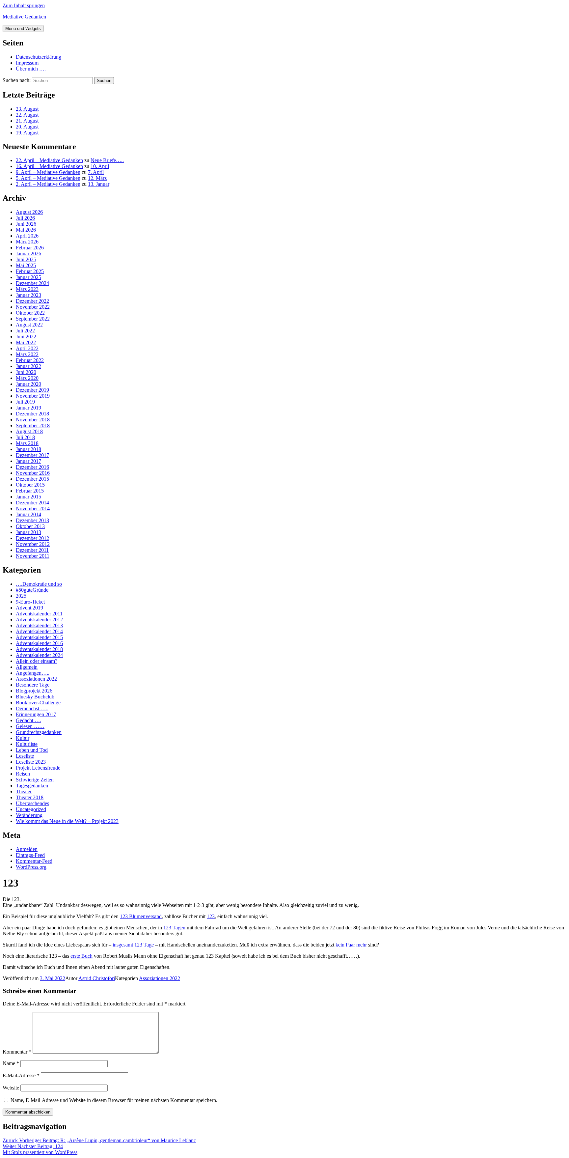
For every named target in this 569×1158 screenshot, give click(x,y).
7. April (96, 172)
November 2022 (33, 307)
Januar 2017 (28, 461)
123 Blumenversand (141, 916)
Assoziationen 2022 (36, 679)
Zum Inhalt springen (24, 5)
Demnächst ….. (32, 708)
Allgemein (27, 667)
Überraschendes (32, 803)
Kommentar (17, 1052)
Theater (24, 791)
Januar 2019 (28, 407)
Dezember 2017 (32, 455)
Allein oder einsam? (36, 661)
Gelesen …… (30, 726)
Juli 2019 (25, 402)
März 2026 (27, 241)
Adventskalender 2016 (39, 643)
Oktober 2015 (30, 485)
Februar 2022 (30, 360)
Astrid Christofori (96, 978)
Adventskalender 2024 (39, 655)
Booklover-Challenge (38, 702)
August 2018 (29, 431)
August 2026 (29, 212)
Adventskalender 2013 (39, 625)
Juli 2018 (25, 437)
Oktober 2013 (30, 526)
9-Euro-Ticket (30, 602)
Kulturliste (27, 744)
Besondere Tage (32, 685)
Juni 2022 (26, 336)
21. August (27, 121)
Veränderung (29, 815)
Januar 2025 (28, 277)
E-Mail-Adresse (21, 1075)
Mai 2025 (26, 265)
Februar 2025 (30, 271)
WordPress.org (31, 867)
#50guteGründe (32, 590)
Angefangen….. (32, 673)
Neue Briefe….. (107, 160)
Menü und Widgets (23, 28)
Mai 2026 (26, 230)
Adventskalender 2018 (39, 649)
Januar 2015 (28, 496)
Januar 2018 (28, 449)
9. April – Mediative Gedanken (48, 172)
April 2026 (27, 236)
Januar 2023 (28, 295)
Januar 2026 (28, 253)
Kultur (22, 738)
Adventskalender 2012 (39, 619)
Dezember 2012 (32, 538)
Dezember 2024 (32, 283)
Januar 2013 (28, 532)
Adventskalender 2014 (39, 631)
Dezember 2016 (32, 467)
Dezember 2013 (32, 520)
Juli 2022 (25, 330)
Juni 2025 (26, 259)
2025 (21, 596)
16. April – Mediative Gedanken (49, 166)
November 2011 (32, 556)
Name (11, 1063)
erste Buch (81, 956)
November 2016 (33, 473)
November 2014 (33, 508)
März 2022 (27, 354)
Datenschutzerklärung (38, 57)
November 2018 (33, 419)
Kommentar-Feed (34, 861)
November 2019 (33, 396)
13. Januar (98, 184)
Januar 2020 (28, 384)
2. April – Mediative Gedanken (48, 184)
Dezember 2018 (32, 413)
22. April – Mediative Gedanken (49, 160)
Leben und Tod (32, 750)
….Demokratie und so (39, 584)
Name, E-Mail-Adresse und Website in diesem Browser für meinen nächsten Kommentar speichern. (114, 1100)
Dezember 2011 (32, 550)
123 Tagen (174, 927)
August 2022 (29, 324)
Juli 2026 (25, 218)
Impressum (27, 63)
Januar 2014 (28, 514)
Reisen (23, 774)
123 (211, 916)
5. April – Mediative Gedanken (48, 178)
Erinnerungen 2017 (36, 714)
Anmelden (27, 849)
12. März (97, 178)
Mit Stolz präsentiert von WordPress (40, 1152)
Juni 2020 (26, 372)
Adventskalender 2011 (39, 613)
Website (11, 1087)
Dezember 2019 (32, 390)
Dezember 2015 (32, 479)
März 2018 (27, 443)
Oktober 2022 (30, 313)
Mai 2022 (26, 342)
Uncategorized (31, 809)
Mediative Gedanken (24, 16)
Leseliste (25, 756)
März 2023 (27, 289)
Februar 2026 (30, 247)
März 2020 (27, 378)
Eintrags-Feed (30, 855)
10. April (100, 166)
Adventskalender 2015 (39, 637)
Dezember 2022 (32, 301)
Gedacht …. (28, 720)
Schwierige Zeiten (35, 779)
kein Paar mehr (351, 944)
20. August (27, 126)
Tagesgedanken (32, 785)
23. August (27, 109)
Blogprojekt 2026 (34, 690)
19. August (27, 132)
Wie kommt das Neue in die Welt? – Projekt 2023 (67, 821)
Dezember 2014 (32, 502)
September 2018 (33, 425)
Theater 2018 (29, 797)
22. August (27, 115)
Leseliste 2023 (31, 762)
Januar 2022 (28, 366)
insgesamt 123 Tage (133, 944)
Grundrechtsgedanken (39, 732)
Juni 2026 (26, 224)
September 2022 (33, 319)
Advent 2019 (29, 607)
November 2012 (33, 544)
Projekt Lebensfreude (38, 768)
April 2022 (27, 348)
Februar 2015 (30, 491)
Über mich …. (31, 68)
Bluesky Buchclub (35, 696)
